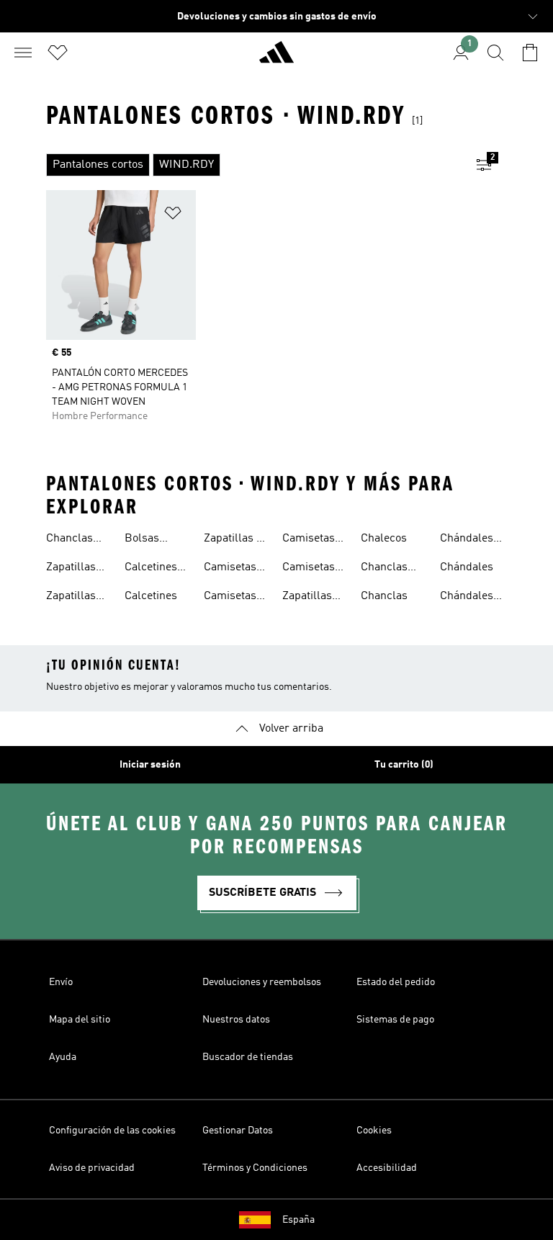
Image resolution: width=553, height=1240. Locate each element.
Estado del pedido (395, 982)
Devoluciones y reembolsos (261, 982)
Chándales (466, 567)
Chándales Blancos (466, 540)
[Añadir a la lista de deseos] (172, 216)
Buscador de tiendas (247, 1057)
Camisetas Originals (308, 540)
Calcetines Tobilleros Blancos (151, 569)
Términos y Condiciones (254, 1168)
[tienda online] (276, 58)
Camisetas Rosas (308, 569)
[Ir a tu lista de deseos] (57, 52)
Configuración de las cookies (112, 1131)
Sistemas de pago (395, 1020)
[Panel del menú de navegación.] (23, 52)
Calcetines (151, 596)
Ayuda (62, 1057)
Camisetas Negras (230, 597)
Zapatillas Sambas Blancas (71, 569)
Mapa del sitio (79, 1020)
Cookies (374, 1131)
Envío (61, 982)
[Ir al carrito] (530, 52)
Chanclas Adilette (69, 540)
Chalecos (384, 538)
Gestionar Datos (237, 1131)
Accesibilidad (386, 1168)
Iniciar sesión (150, 765)
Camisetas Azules (230, 569)
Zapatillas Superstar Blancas (71, 597)
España (298, 1220)
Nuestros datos (236, 1020)
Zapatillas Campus (307, 597)
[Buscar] (495, 52)
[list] (253, 164)
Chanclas (384, 596)
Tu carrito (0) (403, 765)
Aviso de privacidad (92, 1168)
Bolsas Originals (148, 540)
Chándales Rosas (466, 597)
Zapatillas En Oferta (237, 540)
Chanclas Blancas (384, 569)
